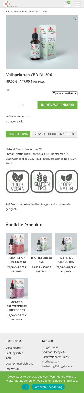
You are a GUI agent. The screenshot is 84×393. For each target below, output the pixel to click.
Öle (15, 11)
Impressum (13, 369)
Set (8, 89)
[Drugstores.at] (22, 4)
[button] (74, 18)
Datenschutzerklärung (48, 387)
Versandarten (14, 347)
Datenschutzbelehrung (19, 363)
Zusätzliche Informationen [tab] (54, 134)
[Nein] (79, 382)
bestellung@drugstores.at (57, 366)
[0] (67, 6)
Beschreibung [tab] (18, 134)
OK (25, 387)
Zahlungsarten (14, 353)
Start (8, 11)
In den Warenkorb (57, 105)
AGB (8, 358)
